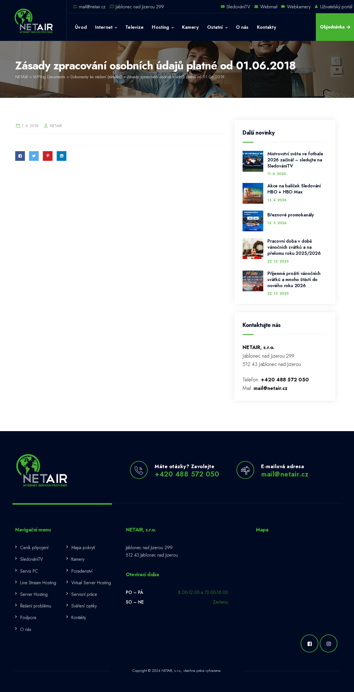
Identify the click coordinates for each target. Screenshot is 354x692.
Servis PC (29, 571)
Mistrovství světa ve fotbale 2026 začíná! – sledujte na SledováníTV (295, 160)
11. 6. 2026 (276, 173)
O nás (242, 27)
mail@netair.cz (92, 6)
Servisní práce (84, 594)
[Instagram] (329, 643)
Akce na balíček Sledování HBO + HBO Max (294, 189)
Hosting (160, 27)
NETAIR (56, 126)
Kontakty (266, 27)
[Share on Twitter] (34, 156)
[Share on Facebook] (20, 156)
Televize (134, 27)
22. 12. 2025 (278, 261)
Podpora (28, 617)
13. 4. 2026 (277, 200)
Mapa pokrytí (83, 547)
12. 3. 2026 (277, 223)
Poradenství (81, 571)
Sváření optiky (84, 606)
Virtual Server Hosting (91, 583)
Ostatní (215, 27)
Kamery (190, 27)
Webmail (268, 6)
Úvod (81, 27)
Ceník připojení (34, 547)
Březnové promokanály (290, 215)
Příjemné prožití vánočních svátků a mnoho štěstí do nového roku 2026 (294, 280)
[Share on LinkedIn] (61, 156)
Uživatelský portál (336, 6)
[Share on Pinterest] (48, 156)
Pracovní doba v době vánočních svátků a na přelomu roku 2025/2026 (294, 247)
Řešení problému (35, 606)
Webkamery (299, 6)
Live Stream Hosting (38, 583)
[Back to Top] (342, 683)
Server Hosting (34, 594)
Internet (104, 27)
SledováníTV (238, 6)
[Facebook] (310, 643)
